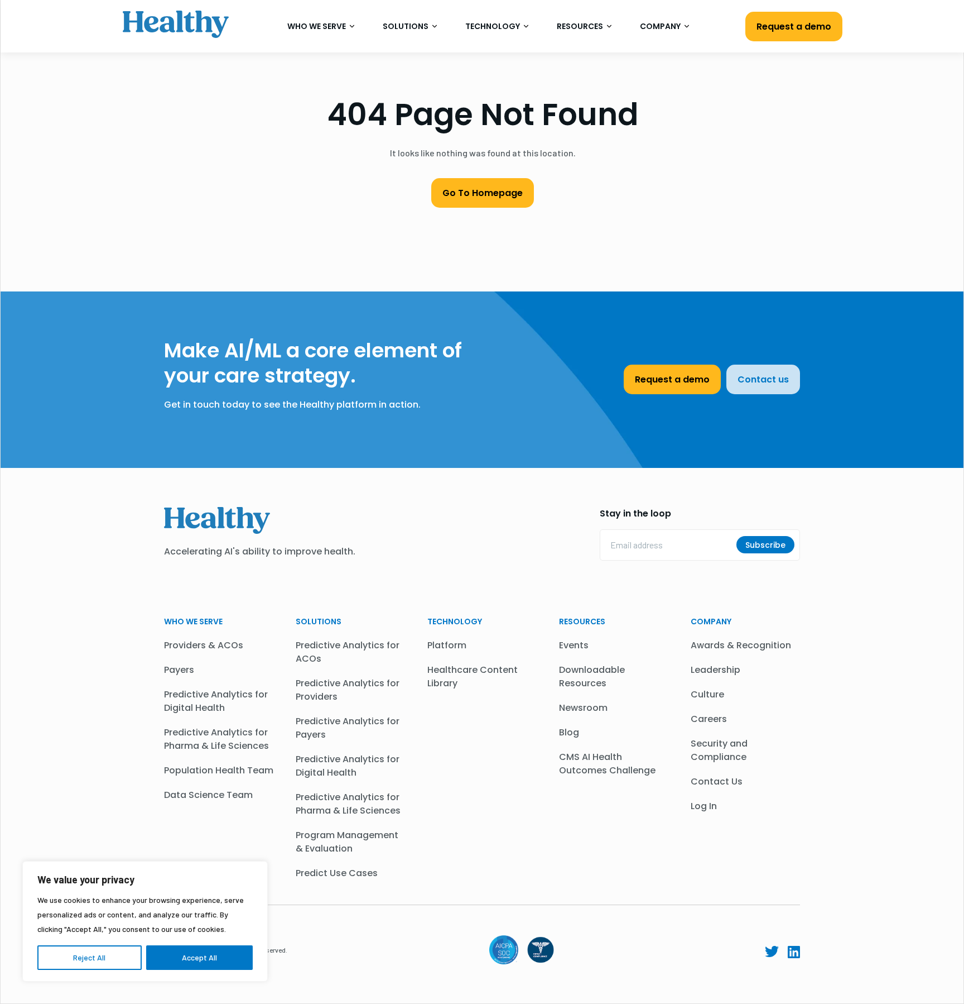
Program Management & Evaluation (347, 842)
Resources (581, 26)
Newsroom (583, 707)
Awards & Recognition (741, 645)
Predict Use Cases (337, 873)
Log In (704, 806)
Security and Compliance (719, 750)
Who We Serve (317, 26)
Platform (446, 645)
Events (574, 645)
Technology (493, 26)
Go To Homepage (482, 193)
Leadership (715, 669)
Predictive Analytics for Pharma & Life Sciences (216, 739)
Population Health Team (218, 770)
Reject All (89, 957)
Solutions (406, 26)
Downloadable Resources (592, 676)
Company (661, 26)
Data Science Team (208, 794)
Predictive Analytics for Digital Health (216, 701)
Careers (709, 719)
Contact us (763, 379)
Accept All (199, 957)
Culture (707, 694)
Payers (179, 669)
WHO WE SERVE (193, 621)
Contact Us (717, 781)
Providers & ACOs (203, 645)
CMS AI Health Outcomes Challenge (607, 763)
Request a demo (793, 26)
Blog (569, 732)
